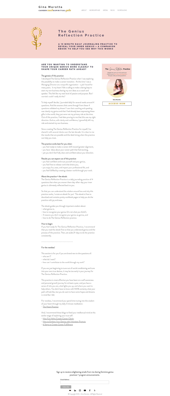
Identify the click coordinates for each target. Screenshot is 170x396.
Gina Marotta (51, 6)
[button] (95, 10)
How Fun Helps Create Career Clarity (58, 318)
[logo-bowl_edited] (70, 390)
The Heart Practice (50, 306)
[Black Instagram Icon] (80, 390)
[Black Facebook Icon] (90, 390)
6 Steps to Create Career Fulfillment (58, 324)
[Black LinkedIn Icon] (75, 390)
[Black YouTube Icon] (85, 390)
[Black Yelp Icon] (94, 390)
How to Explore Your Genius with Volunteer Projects (64, 321)
